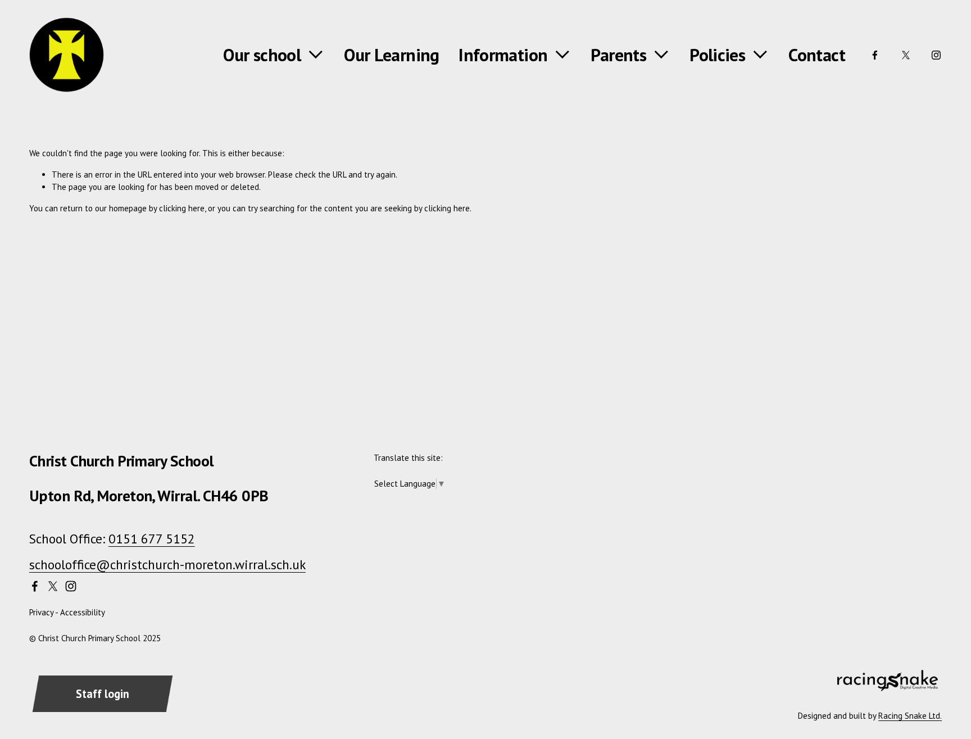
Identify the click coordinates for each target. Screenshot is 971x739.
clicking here (182, 208)
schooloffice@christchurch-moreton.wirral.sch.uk (167, 564)
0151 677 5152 (151, 538)
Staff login (102, 693)
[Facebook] (875, 55)
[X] (905, 55)
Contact (816, 54)
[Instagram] (936, 55)
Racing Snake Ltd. (910, 715)
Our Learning (391, 54)
